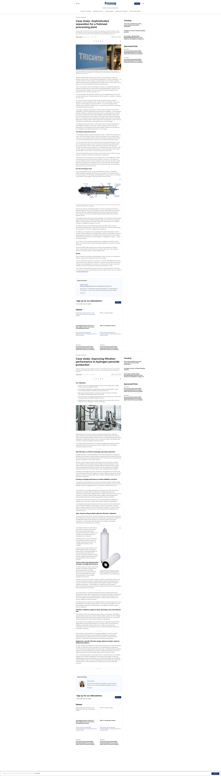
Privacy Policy (37, 773)
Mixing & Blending (109, 11)
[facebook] (94, 41)
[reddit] (100, 41)
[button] (77, 3)
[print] (120, 41)
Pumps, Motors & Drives (134, 11)
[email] (102, 41)
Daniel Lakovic (79, 36)
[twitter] (98, 41)
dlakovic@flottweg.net (82, 271)
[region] (110, 773)
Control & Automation (86, 11)
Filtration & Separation (81, 17)
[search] (79, 3)
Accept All (215, 773)
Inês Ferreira (79, 374)
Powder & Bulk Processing (121, 11)
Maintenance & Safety (98, 11)
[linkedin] (96, 41)
